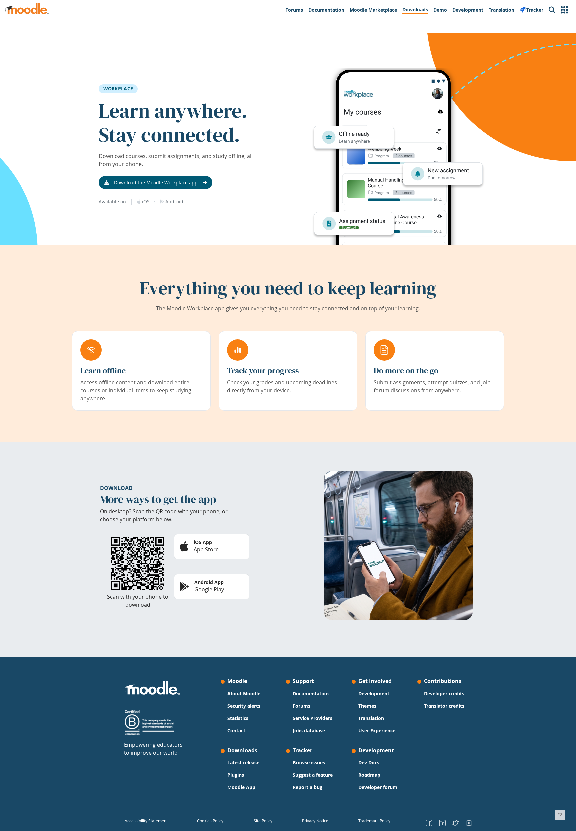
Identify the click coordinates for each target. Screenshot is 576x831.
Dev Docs (368, 762)
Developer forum (377, 787)
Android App (209, 582)
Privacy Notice (315, 820)
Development (373, 693)
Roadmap (369, 775)
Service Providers (312, 718)
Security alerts (243, 706)
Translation (371, 718)
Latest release (243, 762)
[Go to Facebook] (429, 823)
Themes (367, 706)
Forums (301, 706)
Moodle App (241, 787)
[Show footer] (560, 815)
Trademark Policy (374, 820)
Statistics (237, 718)
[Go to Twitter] (455, 823)
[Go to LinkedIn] (442, 823)
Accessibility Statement (146, 820)
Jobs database (309, 730)
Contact (236, 730)
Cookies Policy (210, 820)
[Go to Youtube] (469, 823)
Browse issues (309, 762)
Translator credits (444, 706)
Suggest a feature (313, 775)
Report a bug (307, 787)
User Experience (376, 730)
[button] (564, 10)
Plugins (235, 775)
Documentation (311, 693)
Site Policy (263, 820)
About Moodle (243, 693)
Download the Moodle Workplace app (156, 182)
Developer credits (444, 693)
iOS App (203, 542)
